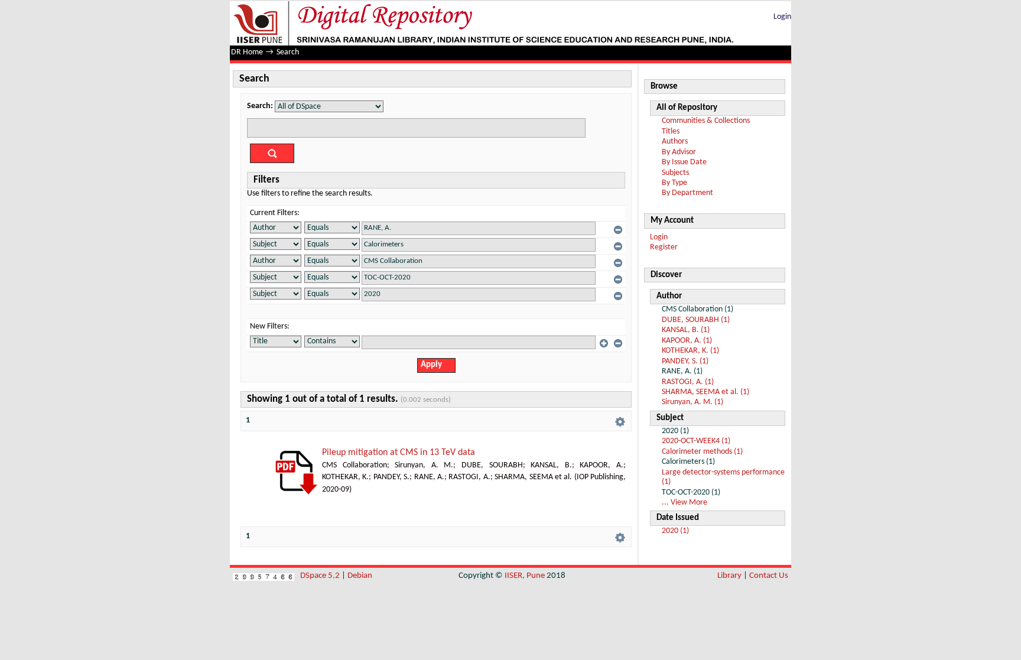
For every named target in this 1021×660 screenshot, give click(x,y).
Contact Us (768, 575)
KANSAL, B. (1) (686, 330)
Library (729, 575)
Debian (359, 575)
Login (782, 17)
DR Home (247, 52)
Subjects (675, 173)
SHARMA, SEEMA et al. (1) (705, 392)
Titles (670, 131)
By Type (674, 183)
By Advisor (679, 152)
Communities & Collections (706, 121)
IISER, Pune (525, 575)
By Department (687, 193)
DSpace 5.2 (321, 575)
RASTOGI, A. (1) (688, 382)
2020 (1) (675, 531)
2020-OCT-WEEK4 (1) (696, 441)
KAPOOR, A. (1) (687, 340)
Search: (260, 106)
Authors (675, 141)
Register (664, 247)
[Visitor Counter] (263, 576)
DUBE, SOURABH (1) (696, 320)
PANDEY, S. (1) (685, 361)
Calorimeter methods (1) (702, 452)
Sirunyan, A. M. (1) (692, 402)
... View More (684, 502)
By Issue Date (684, 162)
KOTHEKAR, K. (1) (690, 351)
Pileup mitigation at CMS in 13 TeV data (398, 452)
